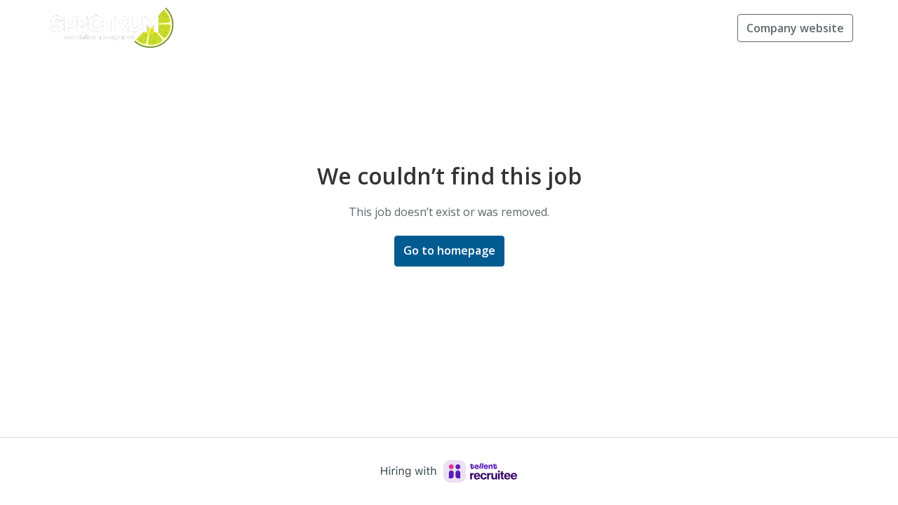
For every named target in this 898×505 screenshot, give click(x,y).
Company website (795, 28)
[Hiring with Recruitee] (449, 471)
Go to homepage (449, 250)
